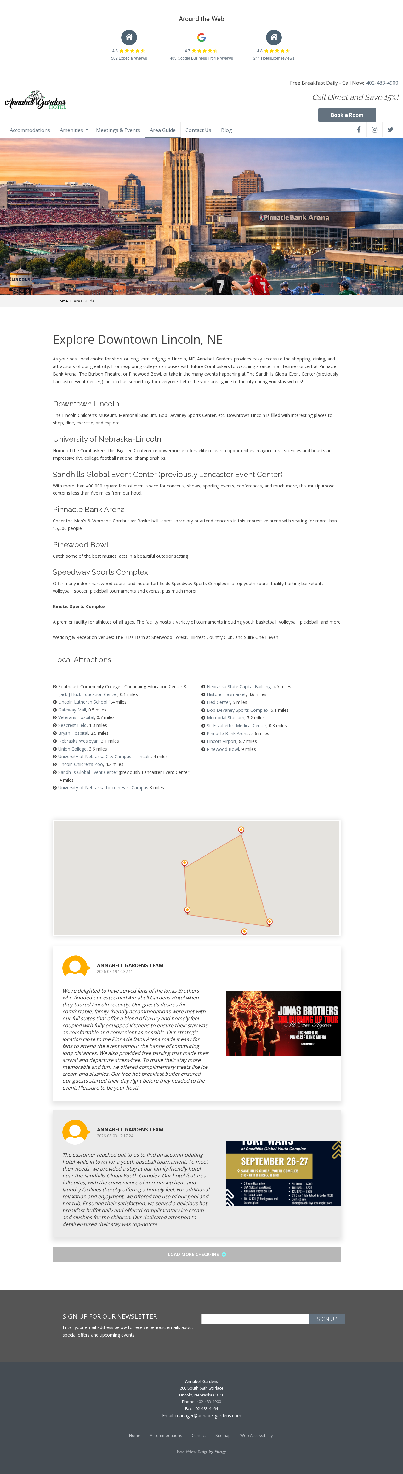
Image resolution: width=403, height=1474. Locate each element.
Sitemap (223, 1435)
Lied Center (218, 702)
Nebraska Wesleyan (78, 741)
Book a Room (347, 115)
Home (62, 301)
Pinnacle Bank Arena (228, 733)
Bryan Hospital (73, 733)
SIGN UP (327, 1319)
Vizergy (220, 1452)
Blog (226, 130)
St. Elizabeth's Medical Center (236, 725)
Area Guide (163, 130)
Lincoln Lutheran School (82, 702)
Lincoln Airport (221, 741)
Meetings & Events (118, 130)
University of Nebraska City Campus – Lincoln (104, 756)
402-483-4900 (382, 82)
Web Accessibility (256, 1435)
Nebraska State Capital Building (239, 686)
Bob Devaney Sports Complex (237, 710)
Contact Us (198, 130)
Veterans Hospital (76, 717)
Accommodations (30, 130)
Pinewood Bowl (223, 749)
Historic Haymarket (226, 694)
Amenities (71, 130)
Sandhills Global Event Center (87, 772)
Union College (72, 749)
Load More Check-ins (194, 1254)
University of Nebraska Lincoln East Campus (103, 788)
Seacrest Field (72, 725)
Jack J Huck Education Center (88, 694)
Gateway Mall (72, 710)
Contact (199, 1435)
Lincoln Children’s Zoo (80, 764)
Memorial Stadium (225, 718)
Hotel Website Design (192, 1452)
